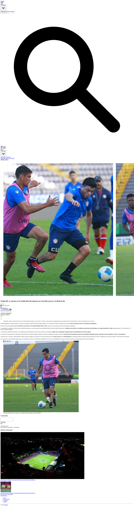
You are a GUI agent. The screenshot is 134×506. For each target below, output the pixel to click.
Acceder (4, 146)
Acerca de (8, 11)
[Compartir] (10, 309)
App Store (3, 157)
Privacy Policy (6, 499)
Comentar (3, 422)
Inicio (2, 3)
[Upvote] (1, 304)
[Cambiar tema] (2, 2)
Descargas (3, 5)
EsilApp (6, 504)
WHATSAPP (8, 313)
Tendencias (3, 11)
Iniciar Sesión (5, 159)
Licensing (5, 500)
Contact (5, 501)
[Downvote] (3, 304)
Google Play (8, 157)
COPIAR (3, 313)
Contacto (12, 11)
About (4, 498)
